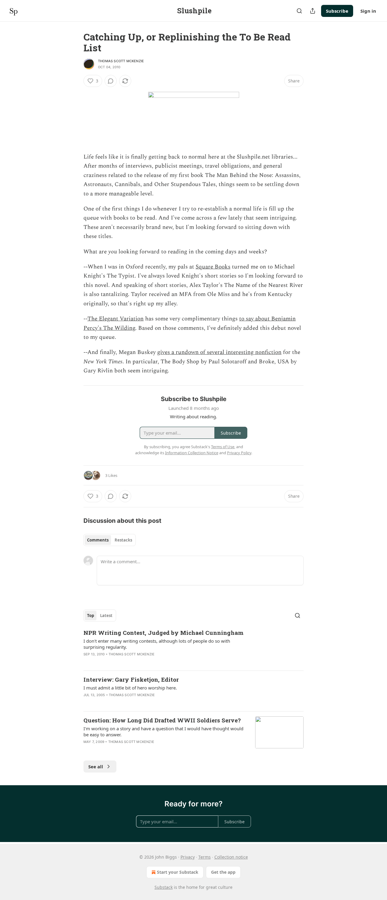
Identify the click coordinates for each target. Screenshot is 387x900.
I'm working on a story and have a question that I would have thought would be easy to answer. (163, 731)
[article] (193, 647)
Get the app (223, 872)
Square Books (213, 266)
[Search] (299, 11)
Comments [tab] (98, 540)
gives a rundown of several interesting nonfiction (219, 352)
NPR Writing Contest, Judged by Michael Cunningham (163, 632)
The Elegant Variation (115, 318)
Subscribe (337, 11)
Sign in (368, 11)
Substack (163, 887)
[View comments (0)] (111, 81)
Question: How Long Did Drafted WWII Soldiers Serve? (162, 720)
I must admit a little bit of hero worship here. (130, 688)
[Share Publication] (313, 11)
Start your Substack (177, 872)
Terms (204, 857)
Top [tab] (90, 615)
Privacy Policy (239, 452)
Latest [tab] (106, 615)
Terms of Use (222, 446)
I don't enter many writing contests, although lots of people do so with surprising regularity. (156, 644)
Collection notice (231, 857)
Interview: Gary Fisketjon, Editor (131, 679)
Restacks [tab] (123, 540)
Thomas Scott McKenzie (121, 61)
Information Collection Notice (191, 452)
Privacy (187, 857)
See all (95, 766)
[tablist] (109, 540)
